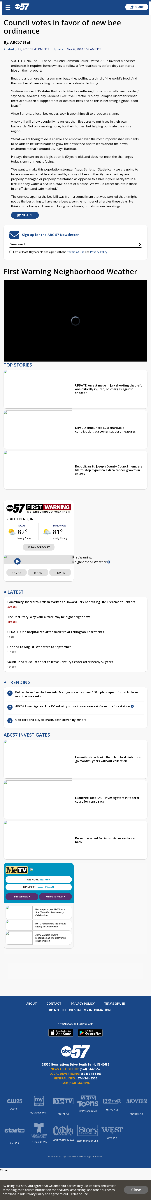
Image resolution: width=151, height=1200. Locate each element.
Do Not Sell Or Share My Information (80, 1010)
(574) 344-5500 (86, 1078)
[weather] (12, 531)
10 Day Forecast (38, 547)
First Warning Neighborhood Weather (89, 559)
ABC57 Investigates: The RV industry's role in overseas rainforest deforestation (73, 706)
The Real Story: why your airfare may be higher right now (48, 617)
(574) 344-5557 (90, 1069)
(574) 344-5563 (91, 1074)
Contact (53, 1004)
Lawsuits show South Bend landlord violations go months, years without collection (108, 759)
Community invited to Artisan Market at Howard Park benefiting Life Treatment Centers (71, 602)
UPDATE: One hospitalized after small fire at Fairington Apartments (55, 632)
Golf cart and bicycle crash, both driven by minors (50, 720)
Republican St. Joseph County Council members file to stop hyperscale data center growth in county (108, 470)
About (31, 1004)
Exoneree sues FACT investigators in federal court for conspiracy (107, 800)
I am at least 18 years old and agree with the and (60, 252)
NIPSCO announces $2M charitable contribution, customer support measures (105, 429)
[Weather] (38, 512)
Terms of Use (75, 252)
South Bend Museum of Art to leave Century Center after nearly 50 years (60, 662)
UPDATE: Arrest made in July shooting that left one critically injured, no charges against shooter (108, 389)
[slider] (23, 349)
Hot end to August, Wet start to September (39, 647)
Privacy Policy (98, 252)
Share (139, 7)
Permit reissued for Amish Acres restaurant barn (106, 840)
